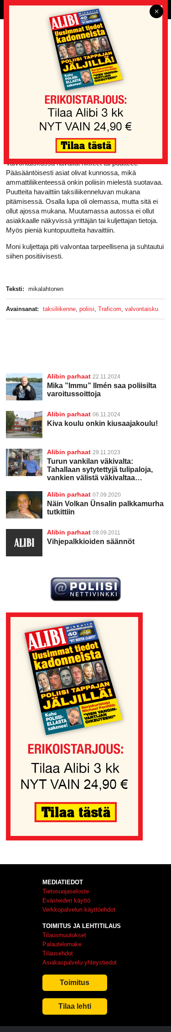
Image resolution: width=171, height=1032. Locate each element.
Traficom (109, 309)
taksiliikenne (59, 309)
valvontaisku (141, 309)
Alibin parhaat (69, 376)
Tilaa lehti (74, 1006)
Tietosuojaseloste (65, 891)
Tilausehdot (57, 953)
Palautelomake (62, 944)
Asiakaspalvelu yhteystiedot (79, 962)
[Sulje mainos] (156, 12)
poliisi (86, 309)
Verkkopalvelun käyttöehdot (78, 909)
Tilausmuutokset (64, 935)
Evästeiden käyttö (66, 900)
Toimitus (74, 982)
